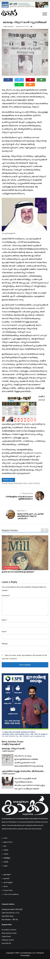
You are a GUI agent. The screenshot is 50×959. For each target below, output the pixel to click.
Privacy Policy (7, 890)
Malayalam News (21, 483)
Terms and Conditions (11, 894)
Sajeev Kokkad (34, 483)
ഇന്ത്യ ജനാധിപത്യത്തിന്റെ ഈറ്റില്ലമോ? (18, 572)
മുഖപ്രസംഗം (7, 842)
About (5, 886)
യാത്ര (5, 866)
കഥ (4, 846)
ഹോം (5, 838)
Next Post (21, 511)
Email (4, 631)
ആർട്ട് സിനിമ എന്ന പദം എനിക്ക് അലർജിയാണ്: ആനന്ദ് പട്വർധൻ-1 (30, 516)
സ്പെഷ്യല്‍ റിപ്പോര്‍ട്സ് (11, 567)
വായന (5, 854)
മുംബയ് (6, 879)
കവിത (5, 850)
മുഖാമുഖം (7, 875)
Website (5, 644)
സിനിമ (5, 862)
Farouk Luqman (8, 483)
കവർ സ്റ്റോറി (7, 882)
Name (4, 620)
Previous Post (27, 493)
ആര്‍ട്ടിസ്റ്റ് (6, 858)
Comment (6, 595)
